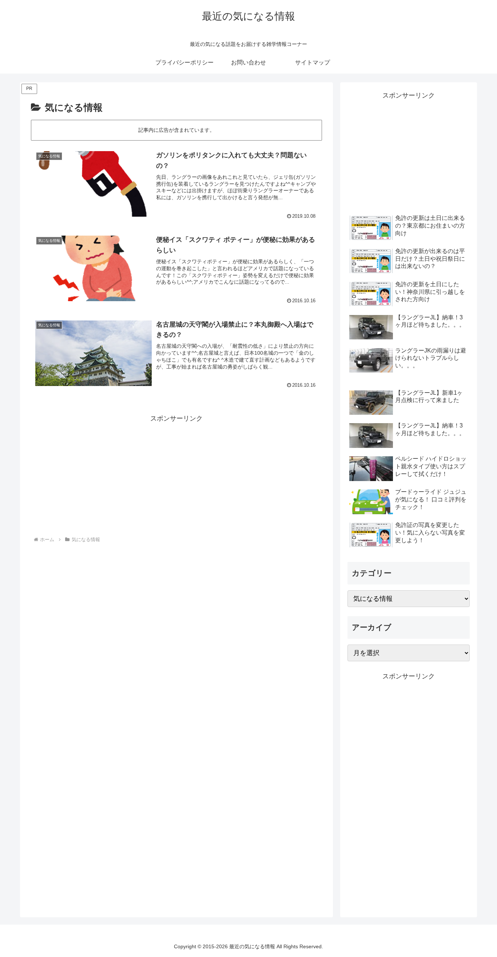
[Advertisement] (176, 475)
